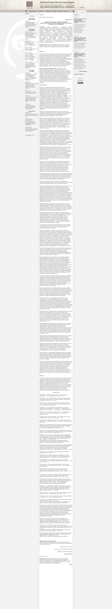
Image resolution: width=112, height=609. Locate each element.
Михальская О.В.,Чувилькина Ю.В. (29, 119)
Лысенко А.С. (28, 82)
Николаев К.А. (28, 52)
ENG (83, 7)
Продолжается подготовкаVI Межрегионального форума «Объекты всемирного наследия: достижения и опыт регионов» (80, 55)
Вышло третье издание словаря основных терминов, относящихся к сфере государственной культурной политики (80, 20)
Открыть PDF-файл (68, 553)
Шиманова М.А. (28, 127)
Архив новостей (83, 71)
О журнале (40, 11)
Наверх (70, 564)
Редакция (47, 11)
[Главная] (30, 8)
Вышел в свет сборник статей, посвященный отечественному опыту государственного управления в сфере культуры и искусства (80, 39)
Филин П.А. (27, 95)
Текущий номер (32, 11)
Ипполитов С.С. (28, 62)
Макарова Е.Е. (28, 112)
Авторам (54, 11)
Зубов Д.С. (27, 21)
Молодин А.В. (28, 90)
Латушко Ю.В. (28, 47)
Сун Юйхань (27, 104)
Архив (59, 11)
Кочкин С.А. (27, 72)
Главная (26, 11)
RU (80, 7)
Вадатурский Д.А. (29, 31)
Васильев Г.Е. (28, 41)
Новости (65, 11)
